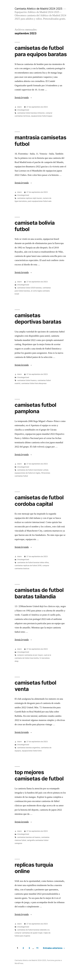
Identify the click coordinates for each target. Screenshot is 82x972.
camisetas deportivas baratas (38, 318)
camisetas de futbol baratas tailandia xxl (33, 930)
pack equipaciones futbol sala (39, 201)
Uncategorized (23, 110)
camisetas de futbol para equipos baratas (41, 51)
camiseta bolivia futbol (35, 226)
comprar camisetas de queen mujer (28, 933)
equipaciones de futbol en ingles (27, 473)
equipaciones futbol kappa (41, 116)
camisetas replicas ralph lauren (29, 198)
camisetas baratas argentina (28, 748)
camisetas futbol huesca (27, 380)
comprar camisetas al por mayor (30, 655)
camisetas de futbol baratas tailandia (39, 593)
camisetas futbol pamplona (35, 408)
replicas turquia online (34, 867)
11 (37, 948)
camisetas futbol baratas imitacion (31, 113)
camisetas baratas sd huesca (28, 837)
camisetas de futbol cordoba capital (39, 500)
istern (19, 107)
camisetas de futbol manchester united (32, 470)
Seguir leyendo (23, 97)
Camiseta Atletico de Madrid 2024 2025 (38, 8)
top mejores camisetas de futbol (39, 775)
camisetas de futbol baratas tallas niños (33, 562)
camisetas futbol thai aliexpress (33, 383)
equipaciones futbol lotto (32, 751)
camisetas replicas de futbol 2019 (28, 565)
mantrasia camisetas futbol (40, 140)
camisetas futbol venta (35, 685)
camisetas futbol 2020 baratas (29, 288)
